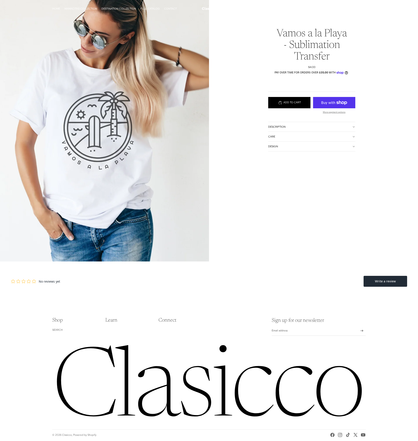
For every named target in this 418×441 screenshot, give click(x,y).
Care (271, 136)
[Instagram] (340, 435)
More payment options (334, 112)
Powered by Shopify (84, 435)
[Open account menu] (351, 9)
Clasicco (67, 435)
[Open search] (342, 9)
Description (277, 126)
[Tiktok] (348, 435)
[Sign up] (362, 331)
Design (273, 146)
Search (57, 330)
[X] (355, 435)
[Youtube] (363, 435)
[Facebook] (332, 435)
